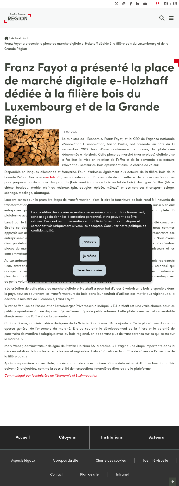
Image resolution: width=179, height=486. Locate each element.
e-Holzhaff (53, 177)
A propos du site (65, 461)
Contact (56, 474)
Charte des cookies (111, 461)
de (166, 3)
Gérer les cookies (89, 270)
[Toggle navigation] (171, 18)
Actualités (18, 38)
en (175, 3)
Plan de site (89, 474)
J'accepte (89, 241)
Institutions (112, 437)
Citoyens (67, 437)
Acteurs (156, 437)
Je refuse (89, 256)
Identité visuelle (155, 461)
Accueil (23, 437)
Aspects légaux (23, 461)
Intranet (122, 474)
